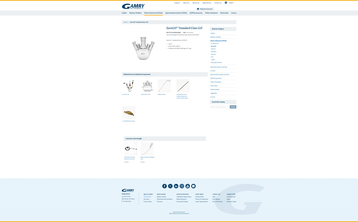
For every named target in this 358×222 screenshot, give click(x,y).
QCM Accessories (196, 13)
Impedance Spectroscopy (184, 196)
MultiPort (213, 51)
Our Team (146, 199)
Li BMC (213, 60)
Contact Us (217, 3)
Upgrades (213, 93)
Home (125, 22)
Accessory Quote (231, 201)
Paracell (213, 54)
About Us (186, 3)
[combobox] (219, 107)
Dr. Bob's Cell (215, 43)
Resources (196, 3)
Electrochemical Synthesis (164, 199)
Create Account (231, 196)
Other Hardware (211, 13)
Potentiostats (214, 89)
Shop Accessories (206, 9)
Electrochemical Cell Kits (153, 13)
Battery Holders (135, 13)
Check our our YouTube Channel (187, 186)
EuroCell (213, 46)
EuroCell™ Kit (125, 94)
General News (199, 196)
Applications (206, 3)
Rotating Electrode (216, 62)
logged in (175, 35)
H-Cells (212, 71)
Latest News (199, 194)
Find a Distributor (217, 201)
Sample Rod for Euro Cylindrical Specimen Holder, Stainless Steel (182, 96)
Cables (124, 13)
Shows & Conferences (201, 199)
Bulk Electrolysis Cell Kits (218, 67)
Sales (214, 196)
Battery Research (182, 199)
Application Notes (183, 194)
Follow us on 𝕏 (170, 186)
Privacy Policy (148, 201)
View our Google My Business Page (193, 186)
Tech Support (216, 199)
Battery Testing (161, 196)
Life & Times (147, 196)
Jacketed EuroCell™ (146, 94)
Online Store (231, 194)
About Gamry (148, 194)
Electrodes (224, 13)
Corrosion (159, 201)
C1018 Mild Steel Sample (128, 121)
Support (177, 3)
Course (233, 13)
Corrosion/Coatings (182, 201)
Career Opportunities (201, 201)
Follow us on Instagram (182, 186)
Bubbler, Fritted (161, 94)
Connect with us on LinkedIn (176, 186)
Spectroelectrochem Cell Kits (176, 13)
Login (228, 199)
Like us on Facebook (164, 186)
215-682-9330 (127, 201)
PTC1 (212, 57)
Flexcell (213, 49)
